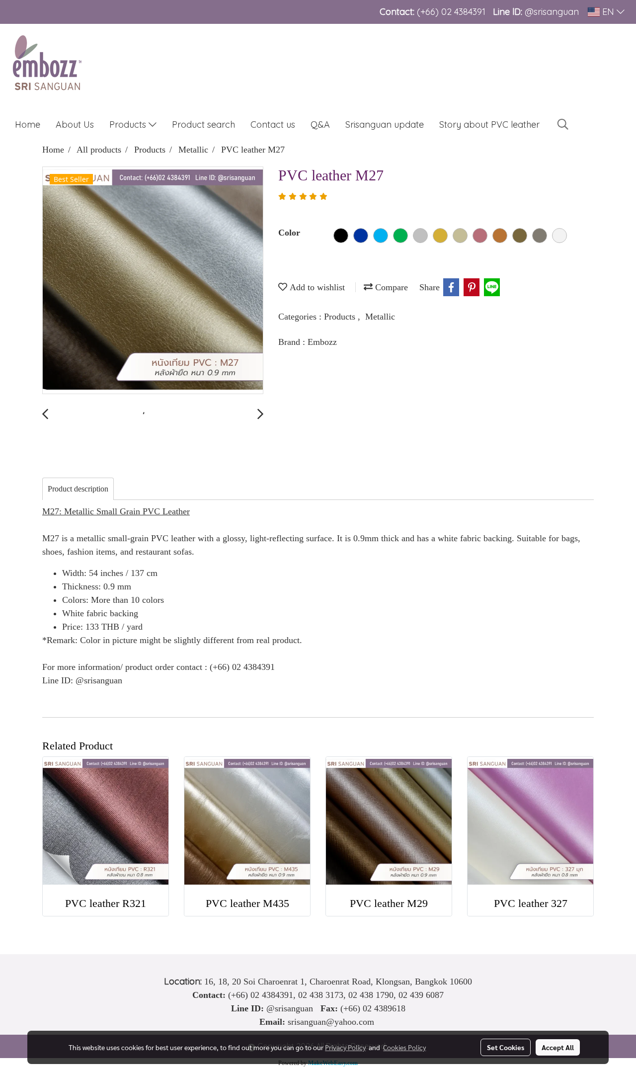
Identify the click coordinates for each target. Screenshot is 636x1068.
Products (129, 124)
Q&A (320, 124)
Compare (390, 287)
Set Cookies (505, 1047)
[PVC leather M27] (153, 281)
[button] (563, 124)
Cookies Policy (404, 1047)
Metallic (380, 317)
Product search (203, 124)
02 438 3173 (320, 995)
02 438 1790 (371, 995)
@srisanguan (553, 11)
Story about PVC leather (489, 124)
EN (608, 11)
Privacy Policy (345, 1047)
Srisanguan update (384, 124)
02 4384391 (463, 11)
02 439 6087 (421, 995)
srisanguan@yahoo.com (331, 1022)
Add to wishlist (316, 287)
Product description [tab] (78, 489)
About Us (75, 124)
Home (27, 124)
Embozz (322, 342)
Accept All (558, 1047)
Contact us (272, 124)
